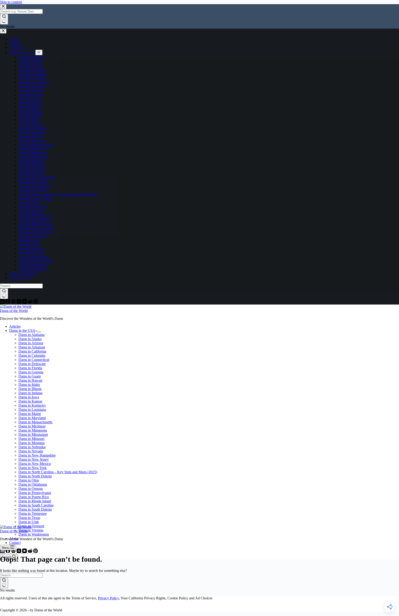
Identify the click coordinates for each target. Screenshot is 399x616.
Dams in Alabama (31, 335)
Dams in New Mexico (34, 464)
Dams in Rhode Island (34, 501)
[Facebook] (8, 552)
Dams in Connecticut (33, 360)
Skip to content (11, 2)
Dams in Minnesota (32, 430)
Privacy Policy (108, 598)
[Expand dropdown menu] (39, 331)
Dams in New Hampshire (37, 455)
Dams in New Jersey (33, 459)
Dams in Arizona (30, 343)
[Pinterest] (35, 552)
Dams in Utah (28, 522)
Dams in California (32, 351)
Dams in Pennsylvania (34, 493)
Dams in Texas (29, 518)
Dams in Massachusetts (35, 422)
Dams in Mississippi (33, 434)
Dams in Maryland (32, 418)
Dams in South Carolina (36, 505)
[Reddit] (30, 552)
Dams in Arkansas (31, 347)
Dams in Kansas (30, 401)
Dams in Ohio (28, 480)
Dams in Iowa (28, 397)
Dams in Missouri (31, 439)
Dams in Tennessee (32, 513)
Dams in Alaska (30, 339)
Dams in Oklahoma (32, 484)
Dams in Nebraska (31, 447)
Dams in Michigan (31, 426)
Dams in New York (32, 468)
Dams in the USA (22, 330)
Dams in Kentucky (32, 405)
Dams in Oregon (30, 489)
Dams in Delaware (32, 364)
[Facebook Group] (14, 552)
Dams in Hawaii (30, 380)
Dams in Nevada (30, 451)
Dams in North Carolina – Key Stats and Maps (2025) (57, 472)
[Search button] (4, 583)
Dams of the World (14, 311)
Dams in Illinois (30, 389)
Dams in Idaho (29, 385)
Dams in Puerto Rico (33, 497)
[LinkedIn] (3, 552)
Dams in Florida (30, 368)
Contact (15, 543)
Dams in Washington (33, 534)
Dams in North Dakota (35, 476)
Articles (15, 326)
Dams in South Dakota (35, 509)
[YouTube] (25, 552)
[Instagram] (19, 552)
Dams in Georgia (30, 372)
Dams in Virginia (30, 530)
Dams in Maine (29, 414)
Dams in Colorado (31, 355)
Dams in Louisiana (32, 410)
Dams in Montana (31, 443)
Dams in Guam (29, 376)
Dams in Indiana (30, 393)
